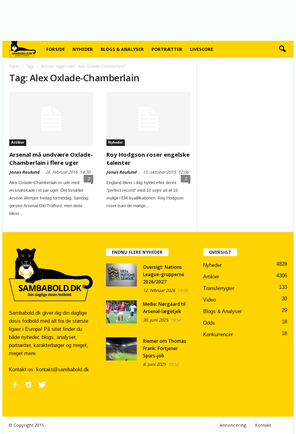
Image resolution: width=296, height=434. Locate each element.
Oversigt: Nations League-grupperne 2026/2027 (163, 274)
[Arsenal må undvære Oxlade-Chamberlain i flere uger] (51, 119)
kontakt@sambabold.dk (62, 369)
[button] (282, 49)
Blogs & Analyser (122, 49)
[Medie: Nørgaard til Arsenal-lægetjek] (121, 311)
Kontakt (263, 425)
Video (209, 300)
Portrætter (166, 49)
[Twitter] (42, 385)
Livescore (201, 49)
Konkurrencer (218, 334)
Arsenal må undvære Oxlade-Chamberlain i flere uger (51, 158)
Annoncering (233, 425)
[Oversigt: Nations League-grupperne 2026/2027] (121, 275)
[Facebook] (15, 385)
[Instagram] (28, 385)
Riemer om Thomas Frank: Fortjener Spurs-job (164, 348)
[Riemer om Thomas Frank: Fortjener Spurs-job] (121, 348)
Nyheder (82, 49)
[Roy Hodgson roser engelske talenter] (148, 119)
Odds (209, 323)
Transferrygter (218, 288)
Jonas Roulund (24, 172)
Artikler (17, 142)
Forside (55, 49)
